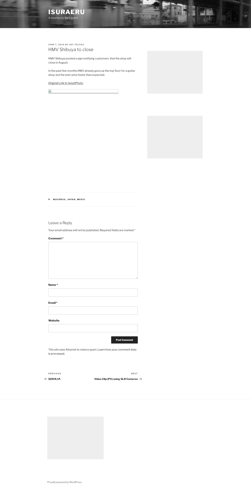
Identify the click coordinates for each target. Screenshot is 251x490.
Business (59, 199)
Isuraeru (66, 12)
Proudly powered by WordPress (64, 482)
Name (53, 284)
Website (53, 320)
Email (53, 302)
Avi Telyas (76, 44)
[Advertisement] (175, 72)
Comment (56, 238)
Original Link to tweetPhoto (65, 83)
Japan (71, 199)
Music (81, 199)
